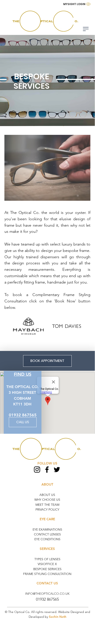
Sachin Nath (57, 617)
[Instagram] (37, 469)
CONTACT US (47, 583)
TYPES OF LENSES (47, 559)
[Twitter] (57, 469)
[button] (86, 29)
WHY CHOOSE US (47, 500)
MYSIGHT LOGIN (74, 4)
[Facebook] (47, 469)
